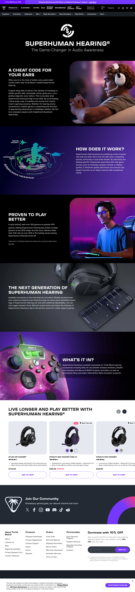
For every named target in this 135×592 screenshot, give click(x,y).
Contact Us (9, 542)
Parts (102, 14)
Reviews (29, 553)
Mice (38, 14)
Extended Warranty (53, 553)
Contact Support (32, 543)
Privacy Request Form (13, 552)
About (7, 539)
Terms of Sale (51, 557)
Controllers (17, 14)
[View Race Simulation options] (72, 14)
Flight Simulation (49, 14)
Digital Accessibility (12, 549)
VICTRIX (36, 8)
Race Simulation (65, 14)
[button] (23, 449)
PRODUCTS (13, 8)
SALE (43, 8)
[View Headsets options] (10, 14)
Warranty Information (54, 550)
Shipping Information (54, 543)
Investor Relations (12, 556)
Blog (7, 546)
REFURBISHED (60, 8)
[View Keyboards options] (33, 14)
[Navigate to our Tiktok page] (61, 510)
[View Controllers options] (22, 14)
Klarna (28, 550)
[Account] (123, 8)
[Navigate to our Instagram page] (41, 510)
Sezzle (28, 547)
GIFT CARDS (78, 7)
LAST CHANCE (70, 7)
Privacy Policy (63, 585)
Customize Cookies (117, 585)
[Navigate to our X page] (27, 510)
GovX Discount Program (72, 537)
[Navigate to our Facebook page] (34, 510)
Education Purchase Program (74, 546)
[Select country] (131, 8)
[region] (67, 585)
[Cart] (127, 8)
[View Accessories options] (97, 14)
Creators (69, 550)
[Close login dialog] (87, 345)
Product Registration (34, 540)
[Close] (132, 581)
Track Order (50, 537)
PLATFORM (25, 8)
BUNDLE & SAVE (50, 7)
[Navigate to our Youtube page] (48, 510)
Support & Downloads (90, 8)
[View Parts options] (105, 14)
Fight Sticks (79, 14)
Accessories (91, 14)
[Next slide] (124, 411)
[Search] (119, 8)
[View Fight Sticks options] (85, 14)
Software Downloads (34, 537)
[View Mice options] (41, 14)
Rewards (111, 8)
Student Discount (73, 542)
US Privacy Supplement (18, 587)
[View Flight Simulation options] (57, 14)
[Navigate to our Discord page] (54, 510)
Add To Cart (34, 475)
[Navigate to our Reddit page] (68, 510)
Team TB (103, 8)
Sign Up (122, 550)
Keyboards (28, 14)
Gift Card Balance (53, 540)
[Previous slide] (118, 411)
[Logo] (4, 8)
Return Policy (51, 547)
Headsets (5, 14)
